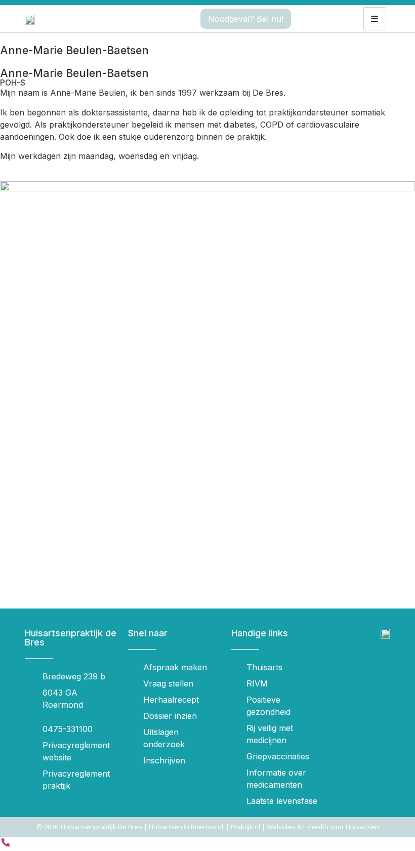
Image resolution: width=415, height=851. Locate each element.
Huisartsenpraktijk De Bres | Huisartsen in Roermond (142, 826)
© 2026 (47, 826)
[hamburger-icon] (374, 18)
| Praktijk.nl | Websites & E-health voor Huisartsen (302, 826)
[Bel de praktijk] (5, 845)
